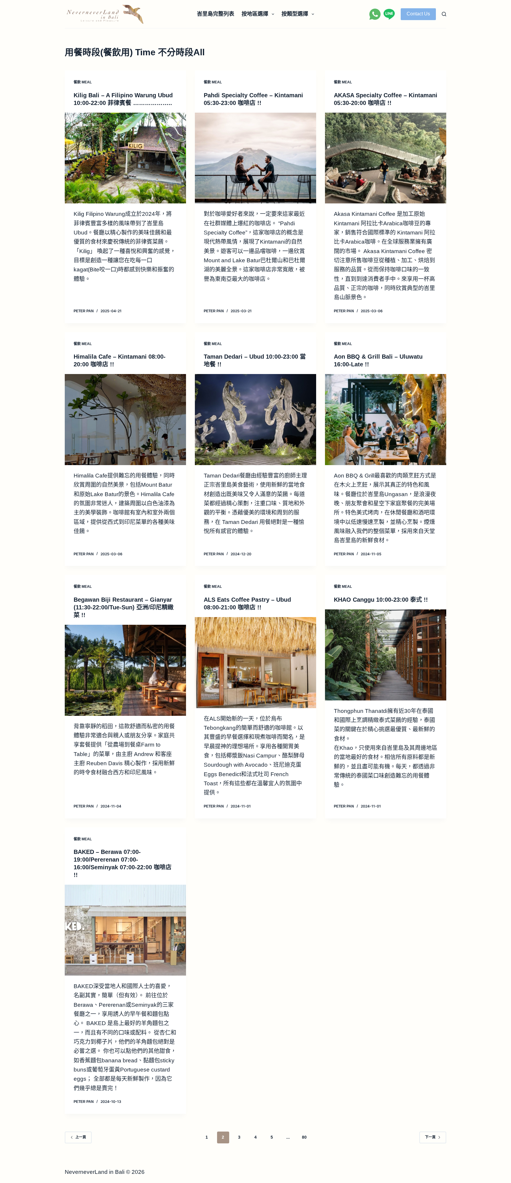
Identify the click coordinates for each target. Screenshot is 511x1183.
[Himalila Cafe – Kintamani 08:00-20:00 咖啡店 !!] (125, 419)
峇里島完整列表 (215, 14)
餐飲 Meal (83, 82)
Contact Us (418, 13)
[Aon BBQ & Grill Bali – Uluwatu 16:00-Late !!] (385, 419)
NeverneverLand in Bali (94, 1172)
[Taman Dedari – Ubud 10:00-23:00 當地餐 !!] (255, 419)
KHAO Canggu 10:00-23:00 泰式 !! (381, 599)
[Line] (389, 14)
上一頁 (80, 1137)
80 (304, 1137)
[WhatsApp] (375, 14)
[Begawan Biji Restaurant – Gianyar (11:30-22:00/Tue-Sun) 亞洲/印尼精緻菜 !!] (125, 670)
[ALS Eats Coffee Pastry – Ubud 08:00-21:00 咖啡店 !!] (255, 662)
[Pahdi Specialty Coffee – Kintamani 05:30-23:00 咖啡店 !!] (255, 158)
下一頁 (430, 1137)
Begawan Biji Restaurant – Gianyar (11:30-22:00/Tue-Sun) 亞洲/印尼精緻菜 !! (124, 607)
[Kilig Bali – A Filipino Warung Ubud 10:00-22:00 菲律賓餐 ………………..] (125, 158)
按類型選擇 (295, 14)
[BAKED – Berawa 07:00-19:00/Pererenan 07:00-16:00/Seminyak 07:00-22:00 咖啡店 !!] (125, 930)
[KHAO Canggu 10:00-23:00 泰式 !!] (385, 654)
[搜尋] (444, 14)
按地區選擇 (255, 14)
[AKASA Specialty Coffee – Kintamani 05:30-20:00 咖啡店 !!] (385, 158)
